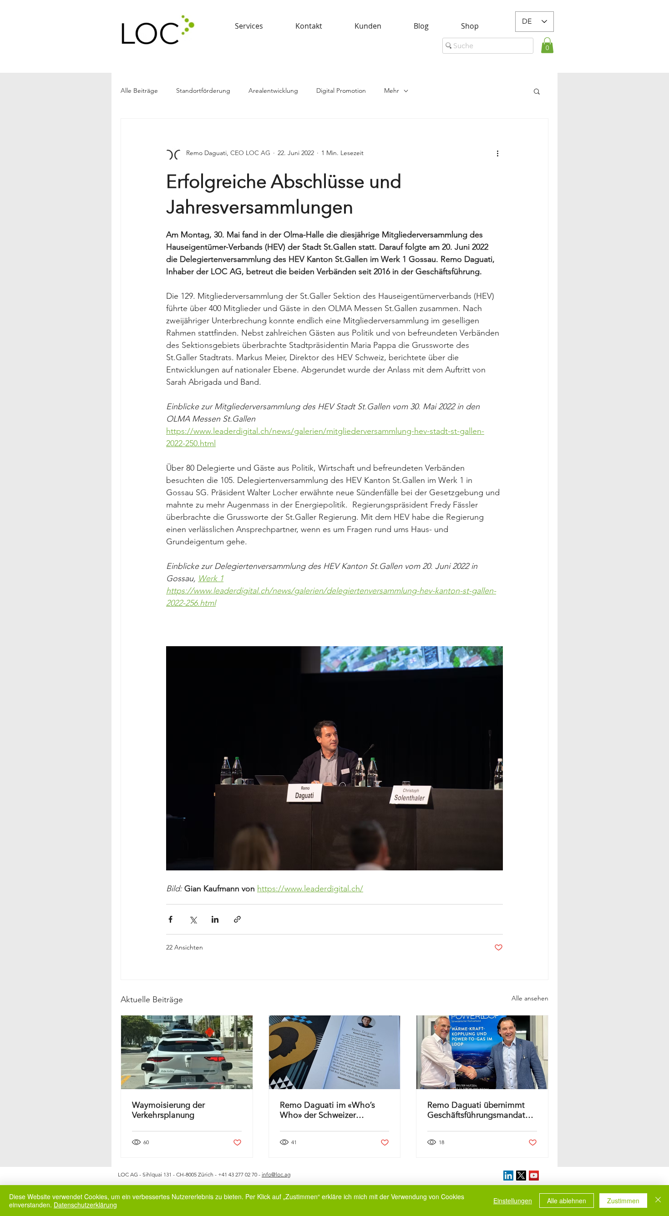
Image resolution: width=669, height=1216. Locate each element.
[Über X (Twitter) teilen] (192, 919)
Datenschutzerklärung (85, 1204)
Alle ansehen (530, 998)
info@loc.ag (276, 1174)
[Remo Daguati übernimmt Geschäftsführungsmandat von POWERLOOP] (482, 1052)
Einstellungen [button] (512, 1200)
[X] (521, 1176)
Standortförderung (203, 90)
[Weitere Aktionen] (497, 153)
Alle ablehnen (566, 1200)
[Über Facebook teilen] (170, 919)
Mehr (391, 90)
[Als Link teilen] (237, 919)
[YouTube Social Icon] (534, 1176)
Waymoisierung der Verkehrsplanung (168, 1110)
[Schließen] (658, 1200)
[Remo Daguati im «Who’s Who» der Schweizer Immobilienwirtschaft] (334, 1052)
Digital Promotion (341, 90)
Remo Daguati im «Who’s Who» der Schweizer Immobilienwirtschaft (327, 1110)
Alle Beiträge (139, 90)
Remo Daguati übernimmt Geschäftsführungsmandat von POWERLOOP (476, 1110)
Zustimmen (623, 1200)
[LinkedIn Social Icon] (508, 1176)
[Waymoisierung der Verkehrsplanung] (187, 1052)
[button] (547, 45)
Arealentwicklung (273, 90)
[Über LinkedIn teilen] (215, 919)
